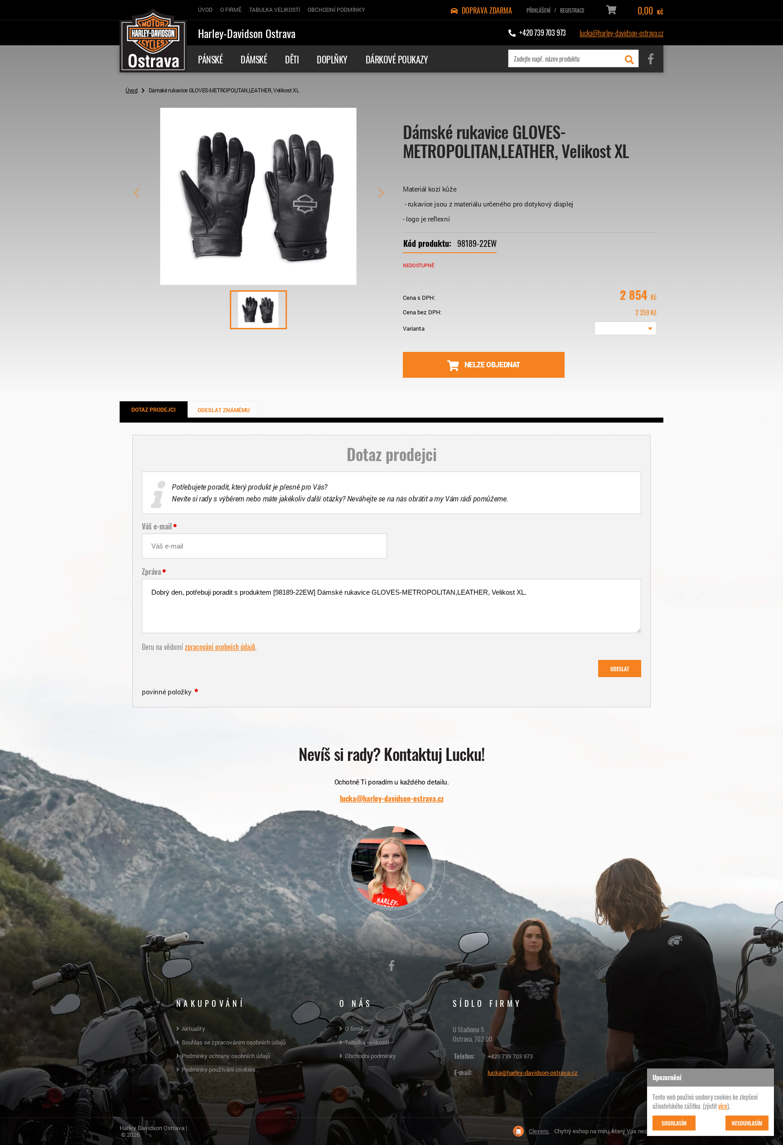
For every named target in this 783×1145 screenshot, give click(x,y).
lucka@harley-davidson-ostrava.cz (621, 33)
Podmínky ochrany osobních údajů (226, 1056)
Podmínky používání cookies (219, 1069)
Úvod (132, 90)
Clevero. (539, 1131)
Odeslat (619, 668)
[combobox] (625, 328)
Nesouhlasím (747, 1122)
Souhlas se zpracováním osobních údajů (233, 1042)
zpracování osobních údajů (220, 646)
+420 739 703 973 (510, 1056)
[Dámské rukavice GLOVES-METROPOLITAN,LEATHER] (259, 281)
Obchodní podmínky (370, 1056)
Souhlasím (674, 1122)
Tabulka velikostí (367, 1042)
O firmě (354, 1029)
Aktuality (193, 1029)
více (722, 1106)
